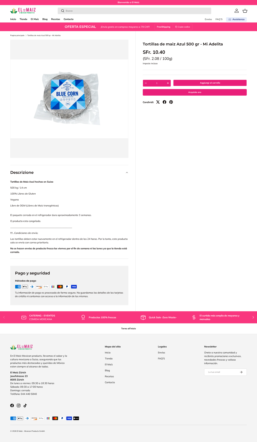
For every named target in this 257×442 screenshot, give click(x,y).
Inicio (13, 19)
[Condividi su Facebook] (164, 102)
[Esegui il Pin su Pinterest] (171, 102)
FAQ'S (219, 19)
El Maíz (35, 19)
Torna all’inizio (128, 328)
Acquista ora (194, 92)
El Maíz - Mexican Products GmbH (31, 431)
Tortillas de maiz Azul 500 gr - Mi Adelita (44, 35)
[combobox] (134, 10)
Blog (45, 19)
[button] (245, 10)
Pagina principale (17, 35)
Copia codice (184, 26)
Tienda (23, 19)
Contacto (68, 19)
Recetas (55, 19)
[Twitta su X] (158, 102)
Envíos (208, 19)
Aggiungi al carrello (210, 82)
